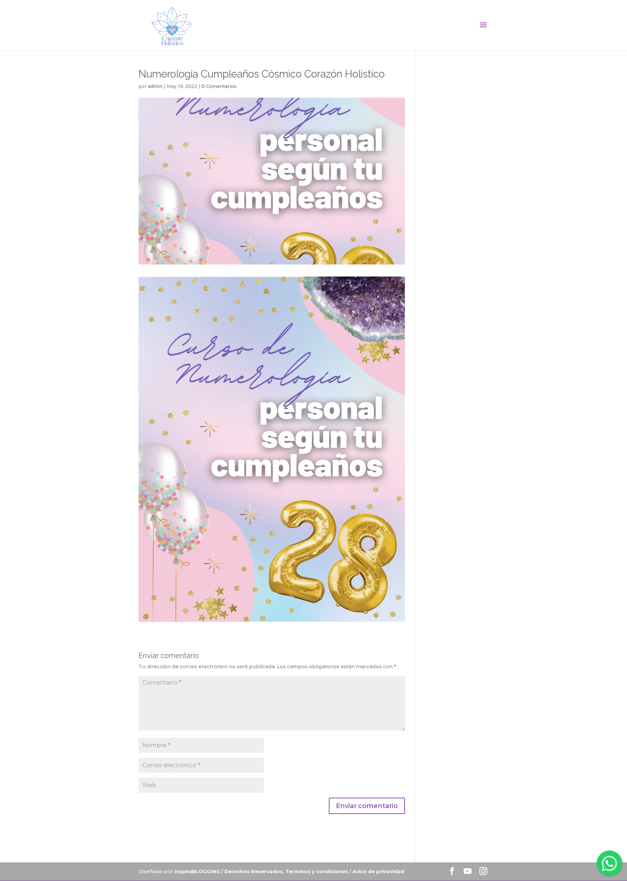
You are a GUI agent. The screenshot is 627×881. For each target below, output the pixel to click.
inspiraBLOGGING (197, 871)
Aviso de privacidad (378, 871)
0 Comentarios (218, 86)
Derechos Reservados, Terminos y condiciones (286, 871)
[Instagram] (483, 871)
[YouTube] (468, 871)
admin (155, 86)
